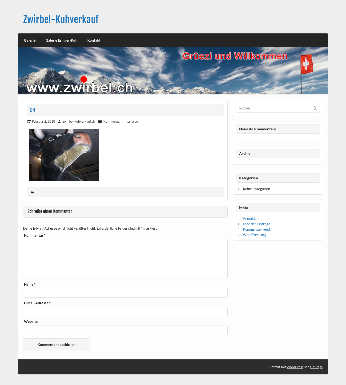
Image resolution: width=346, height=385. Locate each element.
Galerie (30, 40)
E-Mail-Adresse (37, 303)
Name (30, 284)
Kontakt (94, 40)
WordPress (295, 367)
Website (31, 321)
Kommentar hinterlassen (121, 121)
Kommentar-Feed (256, 229)
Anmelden (250, 218)
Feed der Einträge (256, 224)
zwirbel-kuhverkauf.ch (79, 121)
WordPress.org (254, 235)
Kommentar (34, 235)
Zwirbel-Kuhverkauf (60, 20)
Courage (316, 367)
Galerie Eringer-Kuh (61, 40)
